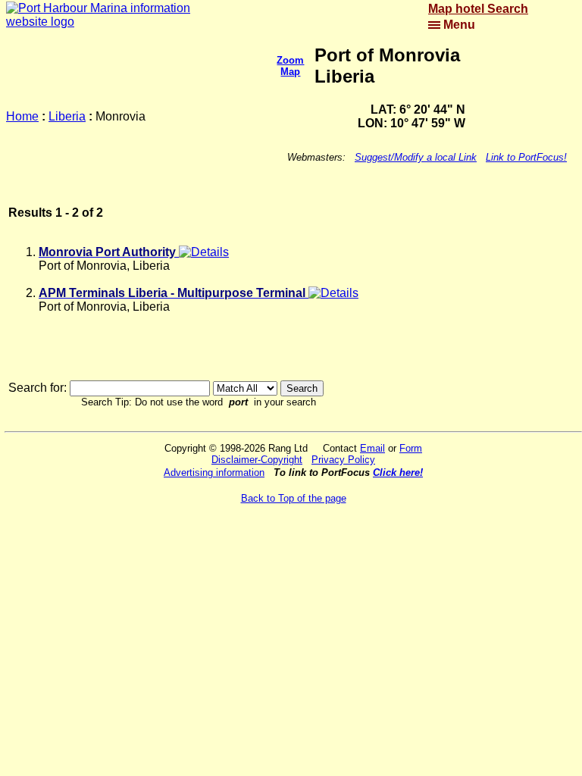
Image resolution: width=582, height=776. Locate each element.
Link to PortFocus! (526, 157)
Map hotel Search (478, 8)
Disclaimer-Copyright (256, 459)
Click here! (398, 472)
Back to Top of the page (293, 498)
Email (372, 448)
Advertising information (214, 472)
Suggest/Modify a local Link (416, 157)
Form (410, 448)
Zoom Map (290, 66)
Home (22, 116)
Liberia (67, 116)
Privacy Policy (343, 459)
